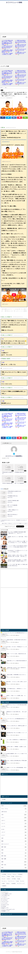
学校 (9, 876)
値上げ (8, 883)
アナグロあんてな (5, 895)
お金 (13, 814)
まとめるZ (3, 906)
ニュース (13, 826)
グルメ (13, 817)
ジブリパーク (12, 881)
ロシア (15, 874)
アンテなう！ (4, 896)
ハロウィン (5, 881)
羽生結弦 (20, 874)
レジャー (13, 835)
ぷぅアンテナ (4, 903)
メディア (13, 832)
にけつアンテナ (4, 901)
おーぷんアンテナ (5, 898)
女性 (13, 838)
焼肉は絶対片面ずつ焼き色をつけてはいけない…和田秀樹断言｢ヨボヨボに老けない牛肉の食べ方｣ (14, 520)
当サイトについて (13, 844)
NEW (2, 90)
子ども (10, 874)
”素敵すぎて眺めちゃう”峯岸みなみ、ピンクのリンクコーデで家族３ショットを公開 (14, 523)
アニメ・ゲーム (13, 808)
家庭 (13, 841)
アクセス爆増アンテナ (6, 893)
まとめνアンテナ (5, 904)
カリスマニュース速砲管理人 (14, 456)
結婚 (19, 878)
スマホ (22, 881)
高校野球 (4, 885)
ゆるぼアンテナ (4, 907)
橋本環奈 (14, 883)
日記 (13, 852)
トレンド (13, 823)
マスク (4, 876)
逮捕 (13, 876)
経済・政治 (13, 855)
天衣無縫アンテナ (5, 910)
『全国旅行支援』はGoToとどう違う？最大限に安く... (16, 667)
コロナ (4, 878)
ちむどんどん (19, 876)
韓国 (3, 883)
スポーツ (13, 820)
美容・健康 (13, 858)
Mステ (9, 878)
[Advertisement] (14, 19)
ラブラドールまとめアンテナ (8, 909)
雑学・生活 (13, 864)
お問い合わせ (13, 811)
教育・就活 (13, 846)
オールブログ (4, 900)
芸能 (13, 861)
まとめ (13, 829)
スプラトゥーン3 (21, 883)
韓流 (13, 867)
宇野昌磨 (4, 874)
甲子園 (14, 878)
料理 (13, 849)
